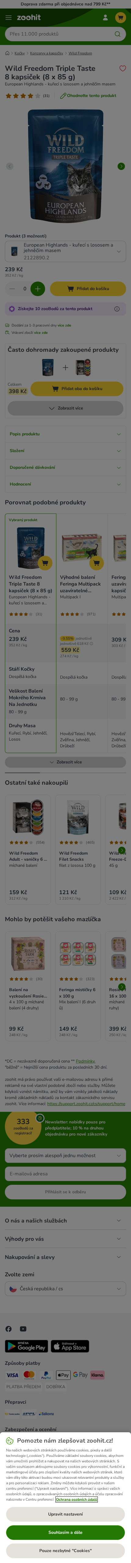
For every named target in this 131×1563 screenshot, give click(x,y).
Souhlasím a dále (65, 1532)
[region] (65, 1497)
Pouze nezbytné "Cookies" (65, 1551)
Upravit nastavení (65, 1514)
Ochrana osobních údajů (76, 1499)
